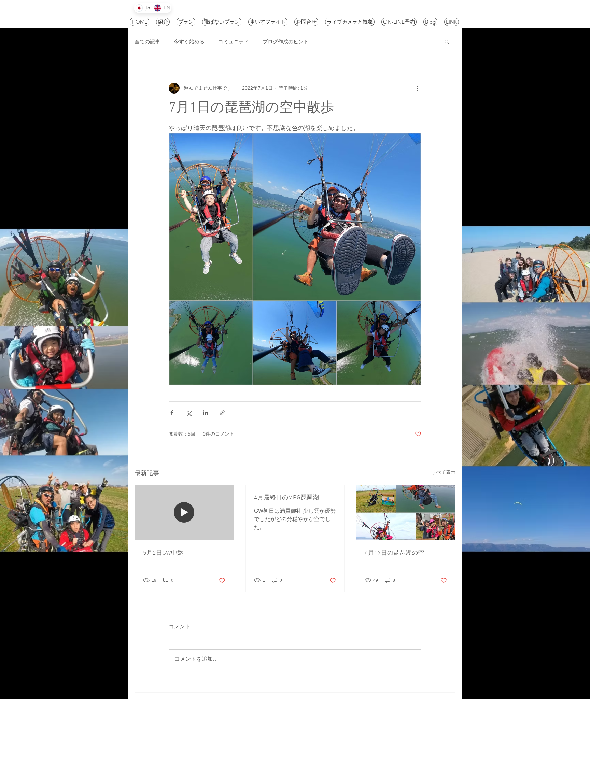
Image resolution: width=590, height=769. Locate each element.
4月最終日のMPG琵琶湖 (286, 497)
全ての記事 (147, 41)
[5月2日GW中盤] (184, 512)
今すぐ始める (189, 41)
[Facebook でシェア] (172, 413)
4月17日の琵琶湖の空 (394, 553)
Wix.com (284, 737)
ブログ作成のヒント (286, 41)
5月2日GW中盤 (163, 553)
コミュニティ (233, 41)
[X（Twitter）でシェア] (188, 413)
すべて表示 (443, 472)
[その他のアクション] (417, 88)
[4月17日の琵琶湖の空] (405, 512)
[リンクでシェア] (222, 413)
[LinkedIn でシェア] (205, 413)
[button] (447, 41)
